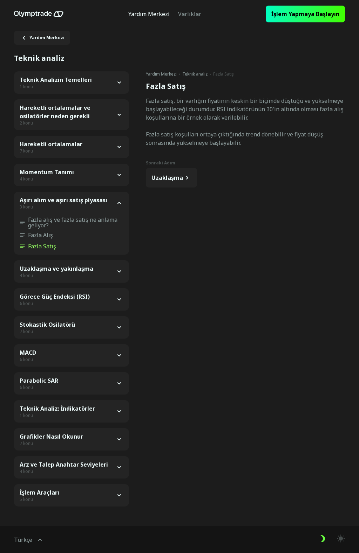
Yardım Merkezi (161, 74)
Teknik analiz (195, 74)
